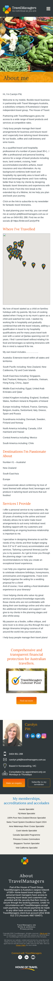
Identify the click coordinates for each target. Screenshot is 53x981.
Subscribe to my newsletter (39, 783)
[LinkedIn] (27, 957)
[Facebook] (20, 957)
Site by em (43, 933)
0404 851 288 (16, 754)
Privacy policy (26, 929)
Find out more (26, 700)
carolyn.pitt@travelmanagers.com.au (27, 759)
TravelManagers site (26, 925)
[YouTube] (33, 957)
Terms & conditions (26, 927)
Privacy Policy (21, 945)
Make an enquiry (14, 783)
